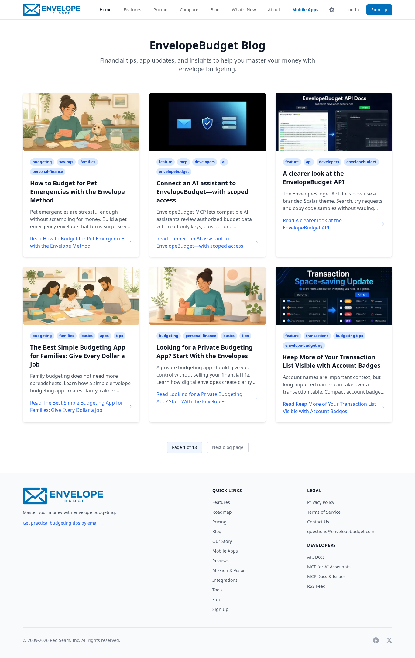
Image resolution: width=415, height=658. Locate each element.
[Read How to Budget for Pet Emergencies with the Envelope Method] (81, 122)
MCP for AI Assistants (329, 567)
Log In (352, 9)
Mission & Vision (229, 570)
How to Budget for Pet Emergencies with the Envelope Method (77, 191)
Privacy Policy (320, 502)
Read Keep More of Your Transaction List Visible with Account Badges (329, 408)
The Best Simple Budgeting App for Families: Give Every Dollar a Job (77, 355)
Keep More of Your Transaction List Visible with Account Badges (331, 361)
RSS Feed (316, 586)
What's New (244, 9)
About (274, 9)
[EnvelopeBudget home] (51, 10)
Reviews (220, 560)
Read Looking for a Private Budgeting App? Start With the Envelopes (199, 398)
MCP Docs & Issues (326, 576)
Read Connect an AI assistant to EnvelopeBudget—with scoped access (199, 242)
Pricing (160, 9)
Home (105, 9)
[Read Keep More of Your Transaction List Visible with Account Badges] (334, 296)
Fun (216, 599)
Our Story (222, 541)
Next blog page (227, 447)
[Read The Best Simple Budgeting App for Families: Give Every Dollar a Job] (81, 296)
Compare (189, 9)
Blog (215, 9)
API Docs (316, 557)
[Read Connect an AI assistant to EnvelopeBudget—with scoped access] (207, 122)
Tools (217, 590)
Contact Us (318, 522)
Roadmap (222, 512)
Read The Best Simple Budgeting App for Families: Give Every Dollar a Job (76, 406)
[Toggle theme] (332, 10)
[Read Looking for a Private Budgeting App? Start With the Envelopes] (207, 296)
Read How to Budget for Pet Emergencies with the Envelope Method (77, 242)
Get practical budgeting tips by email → (63, 523)
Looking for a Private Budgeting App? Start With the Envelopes (204, 351)
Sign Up (379, 9)
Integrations (225, 580)
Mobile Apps (305, 9)
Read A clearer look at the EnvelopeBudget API (312, 224)
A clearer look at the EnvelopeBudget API (314, 177)
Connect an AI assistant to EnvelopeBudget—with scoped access (202, 191)
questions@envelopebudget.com (340, 531)
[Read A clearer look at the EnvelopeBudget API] (334, 122)
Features (132, 9)
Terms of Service (324, 512)
